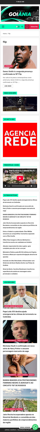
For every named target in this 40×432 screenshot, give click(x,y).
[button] (3, 27)
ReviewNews (22, 430)
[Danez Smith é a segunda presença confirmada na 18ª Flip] (20, 57)
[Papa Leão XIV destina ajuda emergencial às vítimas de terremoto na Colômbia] (20, 297)
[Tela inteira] (35, 186)
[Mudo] (31, 186)
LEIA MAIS (8, 86)
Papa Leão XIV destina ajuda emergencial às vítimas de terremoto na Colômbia (19, 314)
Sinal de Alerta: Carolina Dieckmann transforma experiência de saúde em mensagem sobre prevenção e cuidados (18, 271)
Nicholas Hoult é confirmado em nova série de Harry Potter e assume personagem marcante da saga (19, 208)
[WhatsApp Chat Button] (35, 427)
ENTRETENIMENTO (10, 340)
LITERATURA (8, 66)
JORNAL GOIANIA (10, 306)
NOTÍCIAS (19, 306)
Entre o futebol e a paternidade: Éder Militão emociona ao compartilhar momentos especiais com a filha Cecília (18, 234)
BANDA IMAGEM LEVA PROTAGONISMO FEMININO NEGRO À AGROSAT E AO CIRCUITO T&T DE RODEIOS (19, 217)
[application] (20, 178)
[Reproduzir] (5, 186)
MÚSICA (31, 375)
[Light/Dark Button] (18, 27)
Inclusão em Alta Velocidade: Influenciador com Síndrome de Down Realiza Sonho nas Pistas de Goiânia (19, 263)
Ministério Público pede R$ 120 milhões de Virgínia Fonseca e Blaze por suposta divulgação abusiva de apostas (20, 254)
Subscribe (34, 26)
